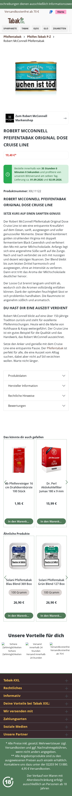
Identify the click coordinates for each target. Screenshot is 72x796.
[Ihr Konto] (65, 19)
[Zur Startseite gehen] (16, 20)
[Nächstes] (66, 481)
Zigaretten (59, 28)
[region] (36, 481)
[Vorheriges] (5, 481)
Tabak (25, 28)
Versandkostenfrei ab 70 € (22, 12)
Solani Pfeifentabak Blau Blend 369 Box (19, 582)
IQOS (36, 28)
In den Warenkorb (19, 521)
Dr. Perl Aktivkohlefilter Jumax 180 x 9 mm (51, 487)
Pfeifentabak (55, 348)
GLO (46, 28)
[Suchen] (61, 19)
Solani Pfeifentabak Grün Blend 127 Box (51, 582)
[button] (68, 18)
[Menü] (2, 19)
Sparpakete (10, 28)
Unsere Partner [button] (15, 734)
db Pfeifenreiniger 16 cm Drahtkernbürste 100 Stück (19, 487)
